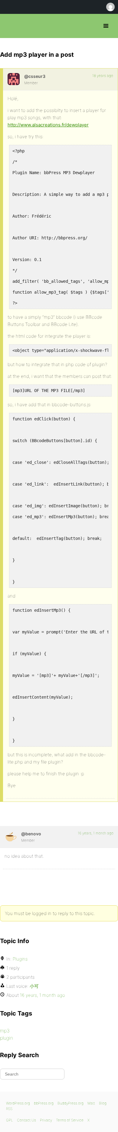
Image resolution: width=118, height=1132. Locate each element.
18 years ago (102, 75)
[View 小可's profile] (11, 837)
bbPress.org (10, 26)
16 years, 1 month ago (95, 833)
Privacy (46, 1120)
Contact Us (26, 1120)
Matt (91, 1103)
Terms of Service (70, 1120)
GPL (9, 1120)
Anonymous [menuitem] (110, 7)
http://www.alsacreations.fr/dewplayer (48, 125)
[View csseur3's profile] (14, 79)
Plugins (20, 959)
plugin (6, 1038)
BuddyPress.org (70, 1103)
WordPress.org (18, 1103)
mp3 (5, 1031)
